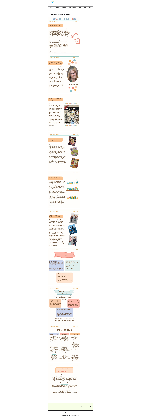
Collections (65, 412)
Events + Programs (71, 412)
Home (57, 412)
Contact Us (83, 412)
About (76, 412)
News (79, 412)
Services (60, 412)
